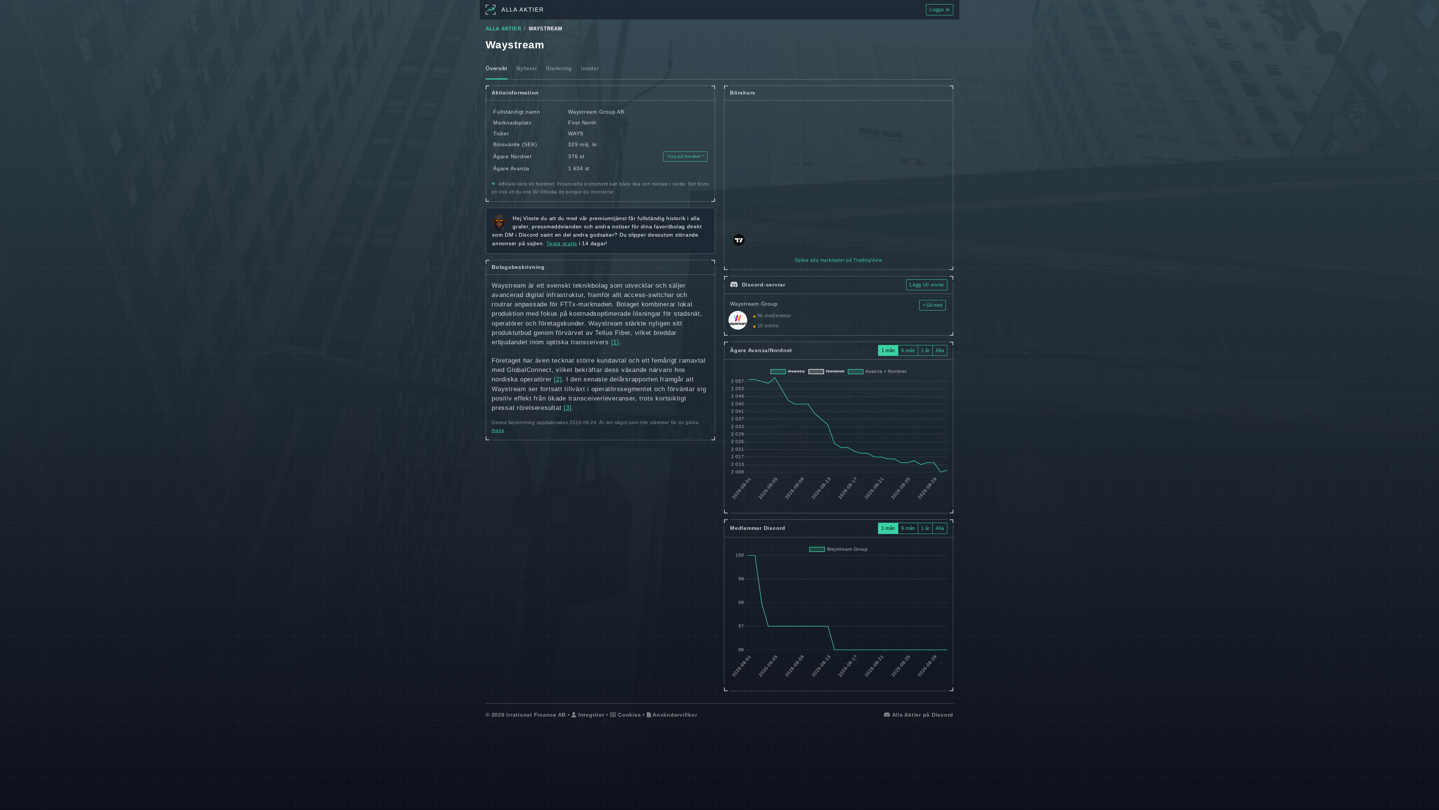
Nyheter (526, 68)
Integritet (590, 715)
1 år (925, 350)
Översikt (496, 68)
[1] (615, 342)
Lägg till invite (926, 285)
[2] (558, 379)
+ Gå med (932, 305)
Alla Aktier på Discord (922, 715)
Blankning (559, 68)
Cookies (628, 715)
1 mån (888, 350)
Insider (590, 68)
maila (498, 430)
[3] (567, 407)
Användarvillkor (674, 715)
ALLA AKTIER (503, 29)
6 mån (908, 350)
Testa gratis (561, 243)
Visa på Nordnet (684, 156)
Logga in (939, 9)
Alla (940, 350)
